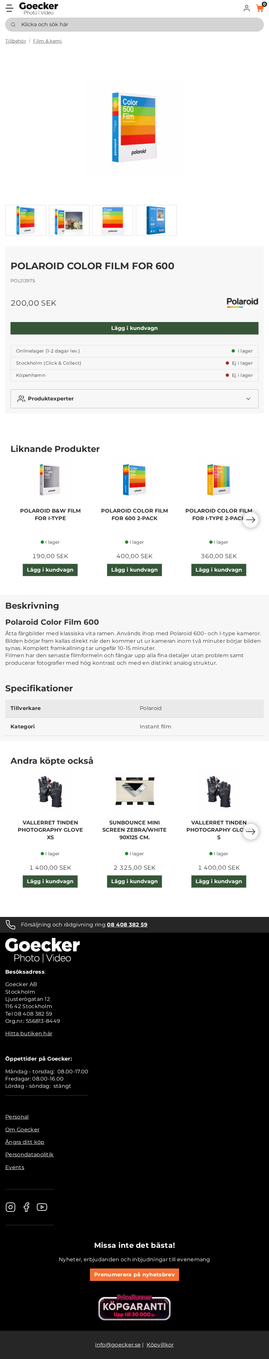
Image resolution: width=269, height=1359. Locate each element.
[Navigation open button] (9, 8)
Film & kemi (47, 41)
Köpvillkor (160, 1345)
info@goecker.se (118, 1345)
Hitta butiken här (28, 1033)
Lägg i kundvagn (134, 328)
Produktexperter (51, 399)
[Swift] (38, 8)
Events (14, 1167)
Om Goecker (22, 1129)
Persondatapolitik (29, 1154)
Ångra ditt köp (24, 1142)
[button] (246, 8)
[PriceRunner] (134, 1307)
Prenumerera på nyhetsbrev (134, 1274)
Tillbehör (15, 41)
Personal (17, 1117)
